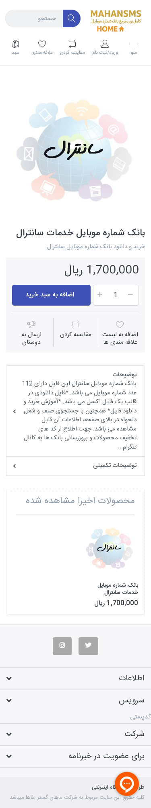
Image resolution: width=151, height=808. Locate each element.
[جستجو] (72, 19)
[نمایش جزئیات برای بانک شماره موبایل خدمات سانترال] (110, 548)
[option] (75, 151)
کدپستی (140, 717)
